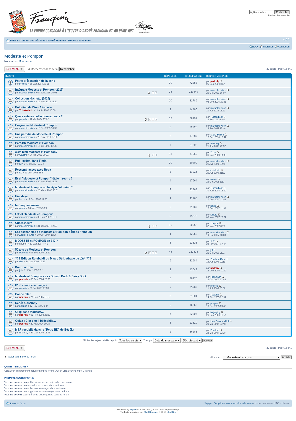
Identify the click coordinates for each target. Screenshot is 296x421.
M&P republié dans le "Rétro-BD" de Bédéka (44, 329)
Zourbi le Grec (26, 234)
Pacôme (23, 252)
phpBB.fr (171, 412)
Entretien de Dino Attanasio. (34, 107)
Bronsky (23, 332)
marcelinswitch (27, 92)
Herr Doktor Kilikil (219, 321)
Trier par (148, 340)
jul (20, 163)
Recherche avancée (278, 15)
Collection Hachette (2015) (32, 98)
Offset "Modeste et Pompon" (34, 214)
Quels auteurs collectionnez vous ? (39, 116)
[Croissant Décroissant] (197, 340)
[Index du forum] (81, 19)
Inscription (268, 46)
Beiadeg (214, 143)
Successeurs (23, 223)
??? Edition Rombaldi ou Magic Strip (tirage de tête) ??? (53, 258)
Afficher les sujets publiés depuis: (100, 340)
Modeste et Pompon (79, 40)
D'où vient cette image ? (31, 285)
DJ (20, 172)
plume (213, 179)
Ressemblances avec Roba (33, 169)
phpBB (133, 409)
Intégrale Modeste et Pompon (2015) (39, 89)
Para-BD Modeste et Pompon (34, 143)
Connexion (283, 46)
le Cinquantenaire (27, 205)
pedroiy (214, 81)
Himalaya (21, 196)
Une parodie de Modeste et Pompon (39, 134)
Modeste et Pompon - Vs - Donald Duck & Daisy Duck (50, 276)
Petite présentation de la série (35, 80)
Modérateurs (25, 61)
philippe (23, 306)
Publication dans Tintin (31, 160)
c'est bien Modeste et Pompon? (36, 151)
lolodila (213, 214)
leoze (22, 199)
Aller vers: (215, 357)
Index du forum (19, 40)
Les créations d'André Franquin (48, 40)
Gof (21, 261)
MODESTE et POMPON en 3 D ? (36, 240)
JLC (212, 241)
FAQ (255, 46)
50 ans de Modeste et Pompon (35, 249)
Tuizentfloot (216, 117)
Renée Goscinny (26, 303)
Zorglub (214, 223)
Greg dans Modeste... (29, 311)
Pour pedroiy (24, 267)
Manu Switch (217, 134)
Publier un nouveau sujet (14, 69)
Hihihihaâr (215, 277)
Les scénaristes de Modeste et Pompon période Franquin (53, 231)
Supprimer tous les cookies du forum (233, 403)
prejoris (23, 83)
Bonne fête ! (23, 294)
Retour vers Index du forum (21, 356)
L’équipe (207, 403)
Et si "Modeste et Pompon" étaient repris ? (44, 178)
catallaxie (215, 170)
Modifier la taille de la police (286, 40)
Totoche (214, 294)
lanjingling (215, 312)
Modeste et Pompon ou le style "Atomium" (44, 187)
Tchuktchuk (26, 110)
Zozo (213, 152)
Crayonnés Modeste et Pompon (36, 125)
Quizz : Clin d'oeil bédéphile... (35, 320)
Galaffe (23, 154)
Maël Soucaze (151, 412)
